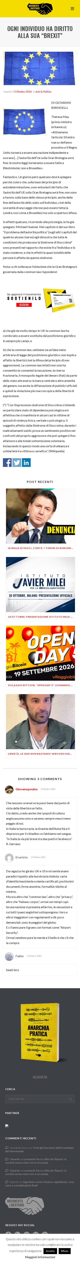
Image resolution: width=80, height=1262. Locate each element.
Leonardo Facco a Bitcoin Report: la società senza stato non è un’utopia (35, 1160)
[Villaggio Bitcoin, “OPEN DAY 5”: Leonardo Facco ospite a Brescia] (40, 653)
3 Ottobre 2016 (23, 91)
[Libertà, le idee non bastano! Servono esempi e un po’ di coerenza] (40, 721)
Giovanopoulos (27, 789)
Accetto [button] (50, 1251)
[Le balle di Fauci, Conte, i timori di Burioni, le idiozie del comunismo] (40, 516)
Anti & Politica (43, 91)
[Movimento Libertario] (40, 8)
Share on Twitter (16, 462)
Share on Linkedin (26, 462)
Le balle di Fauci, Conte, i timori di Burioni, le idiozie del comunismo (41, 548)
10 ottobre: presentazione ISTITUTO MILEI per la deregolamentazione (41, 616)
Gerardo (15, 1159)
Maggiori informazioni (40, 1257)
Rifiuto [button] (64, 1251)
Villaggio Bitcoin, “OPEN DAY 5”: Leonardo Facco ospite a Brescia (41, 685)
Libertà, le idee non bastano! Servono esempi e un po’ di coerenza (41, 753)
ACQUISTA (40, 1076)
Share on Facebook (7, 462)
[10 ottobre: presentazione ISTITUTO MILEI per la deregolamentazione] (40, 584)
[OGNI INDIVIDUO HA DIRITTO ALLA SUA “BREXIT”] (40, 68)
